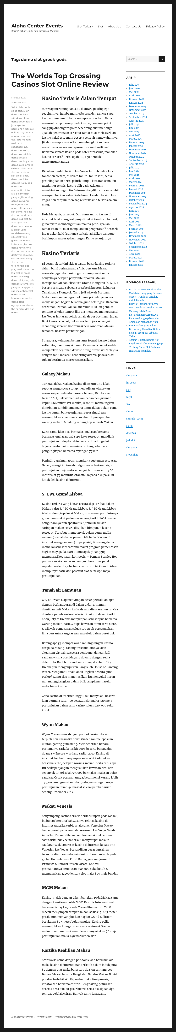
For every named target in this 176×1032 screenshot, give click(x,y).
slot (128, 389)
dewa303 (131, 433)
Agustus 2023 (136, 207)
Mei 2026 (134, 92)
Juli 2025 (134, 124)
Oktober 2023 (136, 200)
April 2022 (134, 254)
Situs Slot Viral (19, 102)
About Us (114, 26)
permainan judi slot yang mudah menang (21, 230)
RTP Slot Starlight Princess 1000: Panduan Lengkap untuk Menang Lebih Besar (145, 308)
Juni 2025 (134, 128)
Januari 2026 (136, 102)
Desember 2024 (137, 149)
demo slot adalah (21, 154)
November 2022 (137, 239)
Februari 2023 (136, 228)
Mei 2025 (134, 131)
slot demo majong (21, 258)
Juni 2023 (134, 214)
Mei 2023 (134, 218)
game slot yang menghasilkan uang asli (20, 204)
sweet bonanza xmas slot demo (21, 298)
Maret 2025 (135, 138)
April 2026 (135, 95)
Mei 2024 (134, 174)
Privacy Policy (155, 26)
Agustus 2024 (136, 164)
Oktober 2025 (136, 113)
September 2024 (138, 160)
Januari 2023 (136, 232)
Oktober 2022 (136, 243)
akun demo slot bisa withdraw (20, 114)
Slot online (132, 454)
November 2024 (137, 153)
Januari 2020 (136, 264)
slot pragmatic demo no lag (22, 269)
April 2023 (134, 221)
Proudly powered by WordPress (71, 1017)
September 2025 (138, 117)
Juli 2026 (134, 84)
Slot (100, 26)
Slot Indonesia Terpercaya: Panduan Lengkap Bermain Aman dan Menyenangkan (144, 318)
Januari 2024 (136, 189)
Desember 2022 (137, 236)
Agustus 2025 (136, 120)
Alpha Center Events (37, 26)
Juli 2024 (134, 167)
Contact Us (133, 26)
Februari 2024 (136, 185)
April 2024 (134, 178)
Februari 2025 (136, 142)
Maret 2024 (135, 182)
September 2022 (138, 246)
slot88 (129, 411)
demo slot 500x (20, 150)
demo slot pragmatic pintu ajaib (20, 190)
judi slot (130, 440)
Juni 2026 (134, 88)
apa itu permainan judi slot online (22, 129)
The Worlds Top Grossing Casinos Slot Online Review (60, 80)
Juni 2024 (134, 171)
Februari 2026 (137, 99)
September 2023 (138, 203)
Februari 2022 (136, 261)
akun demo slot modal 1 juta (21, 122)
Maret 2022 (135, 257)
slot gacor (131, 375)
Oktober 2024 (136, 156)
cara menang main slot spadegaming (21, 143)
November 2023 (137, 196)
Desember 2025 (137, 106)
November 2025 (137, 110)
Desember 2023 (137, 192)
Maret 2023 (135, 225)
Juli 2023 (134, 210)
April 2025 (134, 135)
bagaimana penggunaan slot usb (22, 136)
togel (129, 397)
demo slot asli (19, 157)
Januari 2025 (136, 146)
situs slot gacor (134, 418)
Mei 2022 (134, 250)
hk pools (131, 382)
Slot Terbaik (85, 26)
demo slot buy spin (22, 161)
